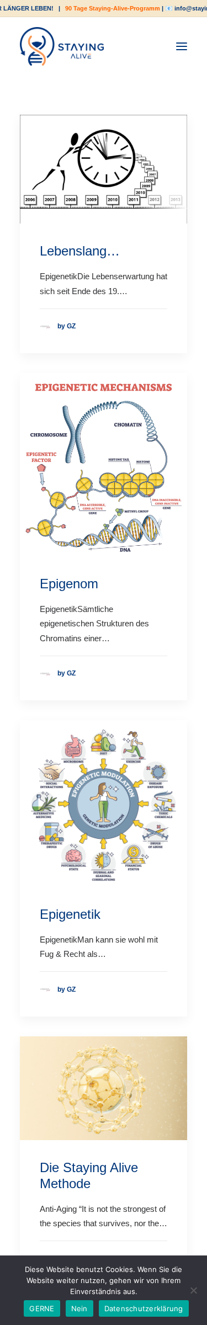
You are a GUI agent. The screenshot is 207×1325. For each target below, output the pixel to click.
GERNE (41, 1308)
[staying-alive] (62, 46)
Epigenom (69, 583)
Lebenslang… (80, 250)
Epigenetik (70, 914)
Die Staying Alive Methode (89, 1175)
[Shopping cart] (148, 46)
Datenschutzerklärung (143, 1308)
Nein (79, 1308)
